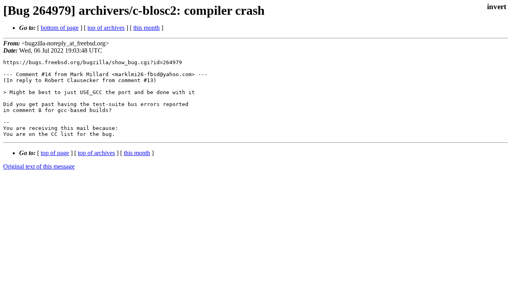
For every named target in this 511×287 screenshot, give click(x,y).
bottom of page (60, 27)
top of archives (106, 27)
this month (146, 27)
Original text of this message (39, 166)
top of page (55, 152)
